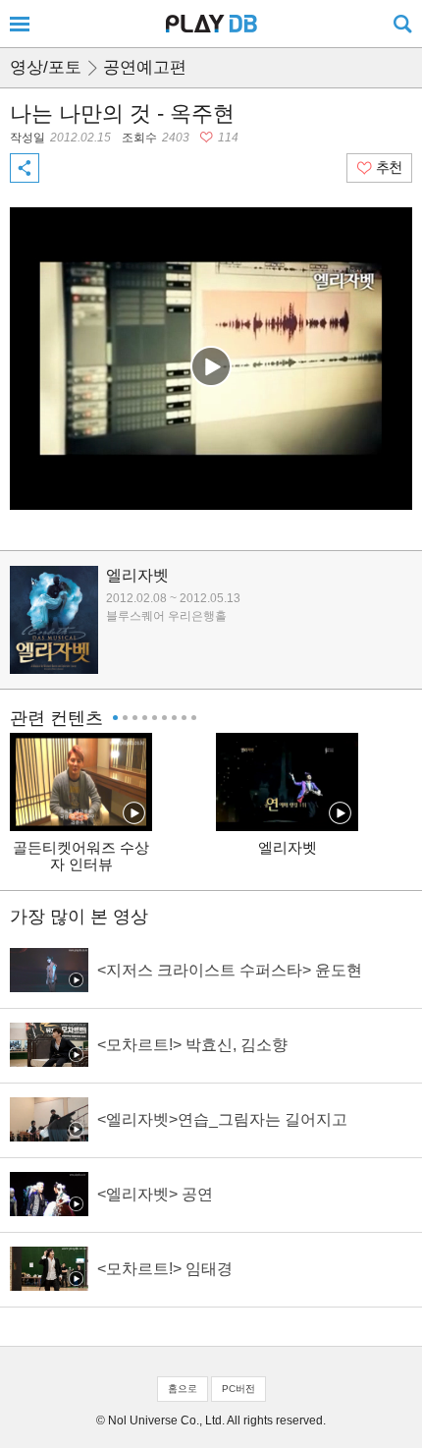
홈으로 (182, 1388)
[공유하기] (24, 168)
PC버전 (238, 1388)
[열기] (19, 23)
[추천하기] (379, 168)
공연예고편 (144, 67)
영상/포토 (45, 67)
